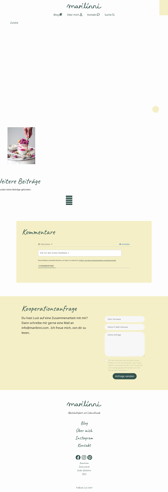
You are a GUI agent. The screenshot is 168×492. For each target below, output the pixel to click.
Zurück (13, 22)
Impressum (84, 463)
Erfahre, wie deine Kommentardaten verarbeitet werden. (97, 260)
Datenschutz (84, 466)
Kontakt (84, 445)
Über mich (84, 430)
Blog (84, 423)
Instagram (84, 438)
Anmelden (125, 244)
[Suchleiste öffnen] (109, 14)
